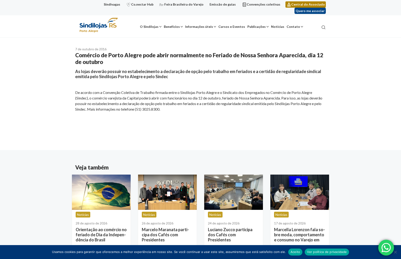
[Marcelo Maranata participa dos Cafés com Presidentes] (167, 192)
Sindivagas (112, 4)
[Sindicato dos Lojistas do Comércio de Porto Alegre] (98, 25)
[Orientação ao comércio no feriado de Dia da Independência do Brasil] (101, 192)
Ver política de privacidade (327, 252)
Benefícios (172, 27)
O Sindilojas (149, 27)
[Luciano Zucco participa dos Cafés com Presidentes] (233, 192)
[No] (395, 252)
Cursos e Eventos (231, 27)
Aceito (295, 252)
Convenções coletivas (263, 4)
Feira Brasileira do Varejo (184, 4)
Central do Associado (308, 4)
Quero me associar (310, 11)
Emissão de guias (223, 4)
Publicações (256, 27)
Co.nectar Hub (142, 4)
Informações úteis (199, 27)
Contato (293, 27)
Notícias (277, 27)
